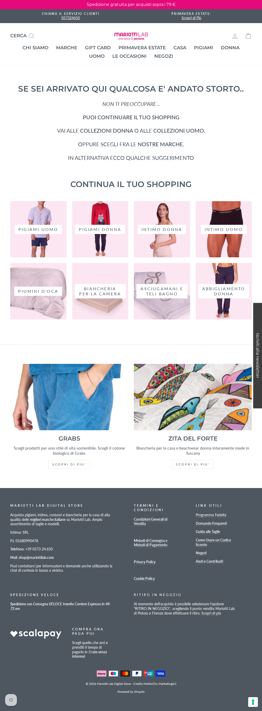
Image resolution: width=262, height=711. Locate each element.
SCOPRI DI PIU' (69, 464)
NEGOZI (163, 56)
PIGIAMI (203, 48)
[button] (257, 355)
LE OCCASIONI (129, 56)
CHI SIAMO (35, 48)
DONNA (230, 48)
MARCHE (66, 48)
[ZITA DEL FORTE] (193, 397)
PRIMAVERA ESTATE (142, 48)
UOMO (97, 56)
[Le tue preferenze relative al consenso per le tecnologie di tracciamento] (253, 702)
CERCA (24, 35)
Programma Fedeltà (211, 515)
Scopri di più (211, 613)
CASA (179, 48)
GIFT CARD (98, 48)
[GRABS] (69, 397)
